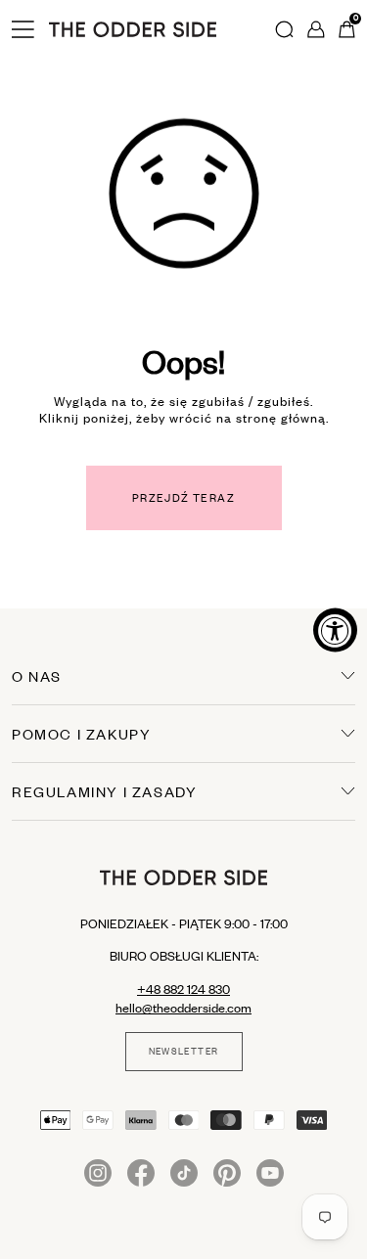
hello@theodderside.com (183, 1007)
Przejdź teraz (183, 498)
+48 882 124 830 (183, 989)
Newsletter (184, 1051)
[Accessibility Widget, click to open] (335, 629)
